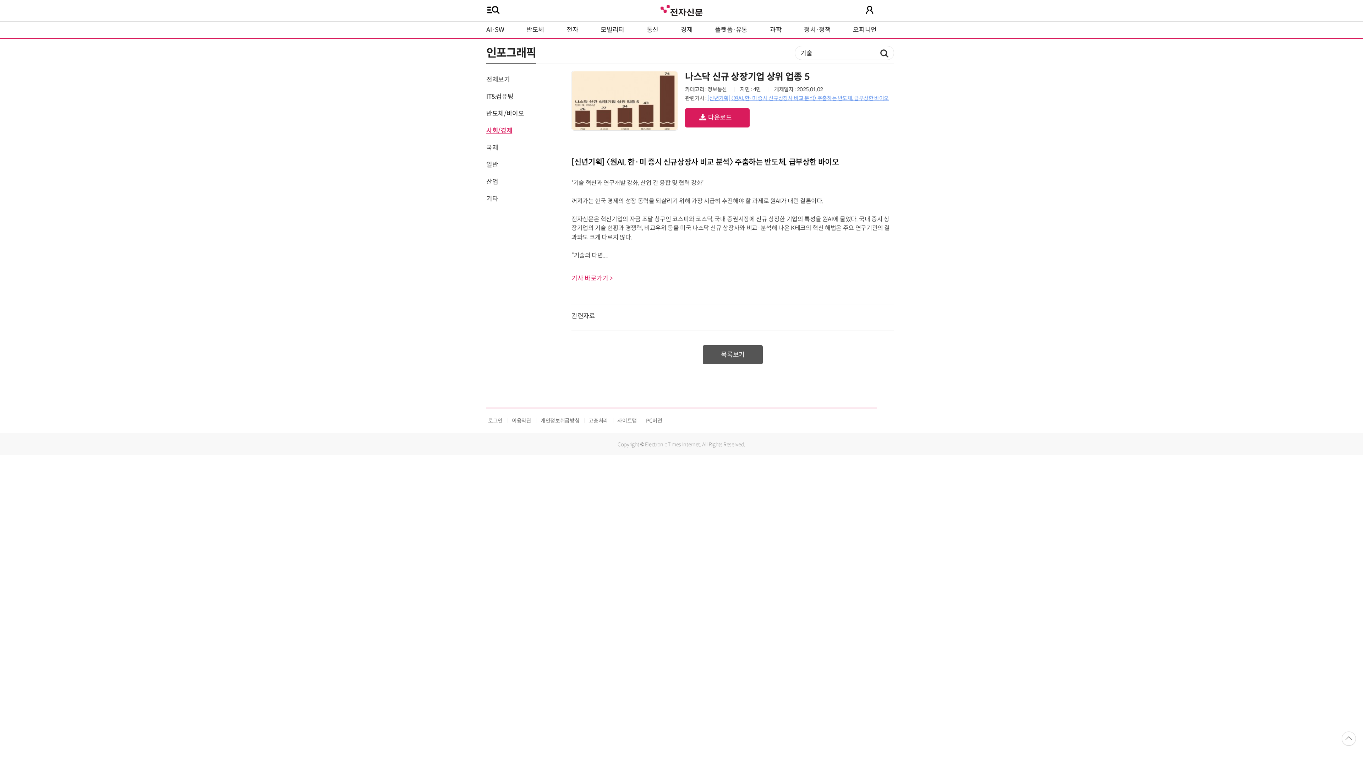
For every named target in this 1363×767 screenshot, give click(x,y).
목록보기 (733, 355)
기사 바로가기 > (592, 278)
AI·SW (495, 30)
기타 (492, 199)
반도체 (535, 30)
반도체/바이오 (505, 114)
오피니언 (865, 30)
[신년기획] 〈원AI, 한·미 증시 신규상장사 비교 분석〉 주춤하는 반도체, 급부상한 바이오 (798, 98)
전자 (572, 30)
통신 (652, 30)
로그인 (495, 420)
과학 (776, 30)
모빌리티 (612, 30)
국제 (492, 148)
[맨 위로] (1349, 738)
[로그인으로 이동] (870, 10)
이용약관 (521, 420)
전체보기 (498, 79)
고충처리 (598, 420)
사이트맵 (627, 420)
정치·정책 (817, 30)
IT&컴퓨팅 (500, 96)
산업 (492, 182)
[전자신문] (681, 10)
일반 (492, 165)
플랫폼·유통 (731, 30)
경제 (687, 30)
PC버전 (654, 420)
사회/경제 (499, 131)
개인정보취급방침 (560, 420)
